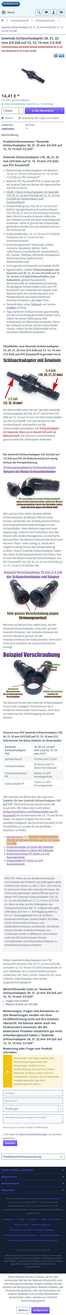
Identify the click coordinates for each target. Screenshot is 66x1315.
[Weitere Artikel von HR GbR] (59, 55)
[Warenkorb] (61, 12)
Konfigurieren (40, 1310)
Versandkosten (53, 1198)
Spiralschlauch (14, 837)
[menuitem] (8, 12)
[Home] (2, 20)
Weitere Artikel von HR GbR (21, 1004)
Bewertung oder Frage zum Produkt (40, 118)
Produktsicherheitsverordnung (22, 1156)
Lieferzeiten (8, 128)
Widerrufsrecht (21, 1224)
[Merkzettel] (46, 12)
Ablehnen (23, 1310)
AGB (43, 1219)
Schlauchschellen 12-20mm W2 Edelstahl (29, 850)
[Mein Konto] (53, 12)
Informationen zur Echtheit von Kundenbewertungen (33, 1240)
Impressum (33, 1219)
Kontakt (20, 1219)
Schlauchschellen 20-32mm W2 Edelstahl (29, 847)
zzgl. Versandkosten (20, 100)
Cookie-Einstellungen (49, 1235)
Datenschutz (54, 1219)
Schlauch (36, 304)
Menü (11, 12)
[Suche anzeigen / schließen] (38, 12)
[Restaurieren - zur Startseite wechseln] (11, 5)
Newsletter (9, 1219)
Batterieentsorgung (40, 1224)
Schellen (11, 307)
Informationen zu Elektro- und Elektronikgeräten (32, 1229)
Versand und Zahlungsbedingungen (20, 1235)
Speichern (10, 1143)
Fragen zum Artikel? (17, 1001)
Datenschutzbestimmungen (33, 1134)
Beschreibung (10, 135)
